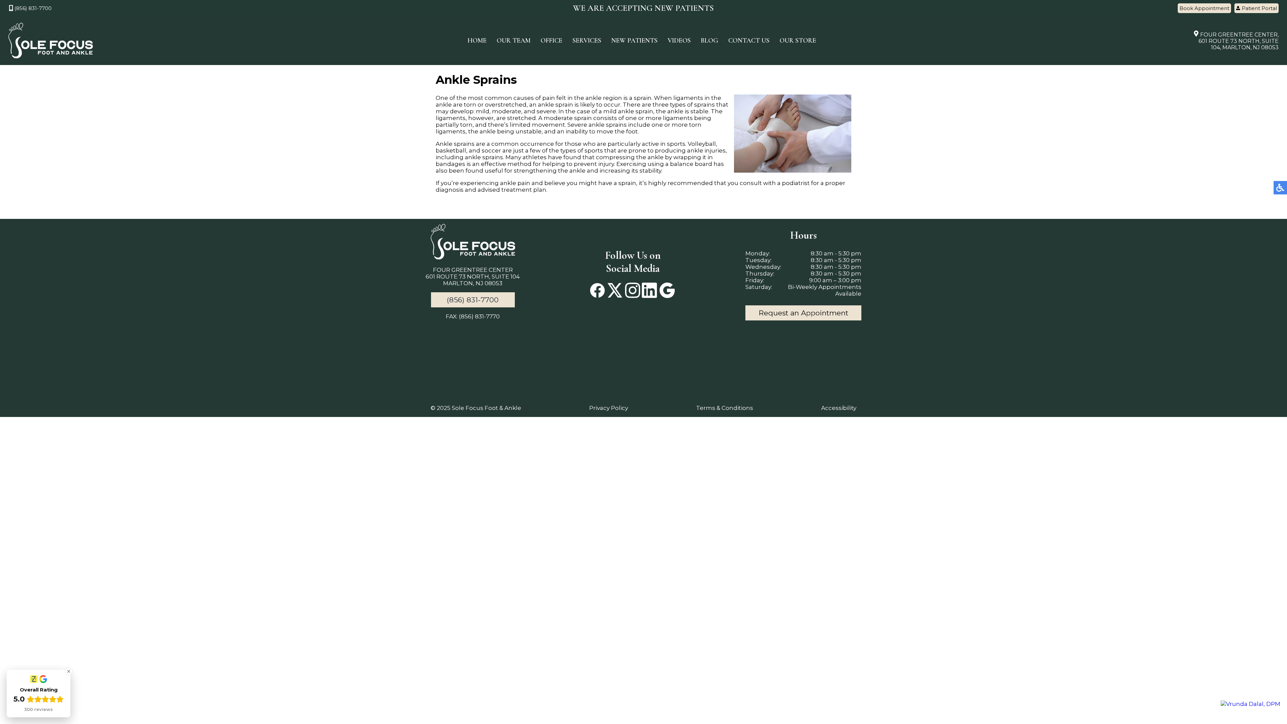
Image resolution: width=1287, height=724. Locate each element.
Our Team (514, 41)
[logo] (50, 40)
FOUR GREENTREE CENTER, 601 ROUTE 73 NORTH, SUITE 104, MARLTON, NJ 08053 (1239, 41)
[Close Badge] (68, 671)
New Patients (634, 41)
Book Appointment (1204, 8)
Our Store (798, 41)
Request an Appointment (803, 313)
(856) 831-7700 (33, 8)
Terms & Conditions (724, 408)
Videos (679, 41)
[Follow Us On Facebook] (597, 291)
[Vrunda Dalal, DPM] (1250, 704)
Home (477, 41)
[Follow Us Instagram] (632, 291)
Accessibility (838, 408)
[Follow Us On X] (615, 291)
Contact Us (749, 41)
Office (551, 41)
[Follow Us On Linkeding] (649, 291)
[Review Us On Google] (667, 291)
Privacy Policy (608, 408)
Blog (709, 41)
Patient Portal (1259, 8)
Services (586, 41)
